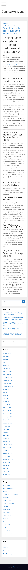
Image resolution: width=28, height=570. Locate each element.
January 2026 (7, 374)
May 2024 (6, 435)
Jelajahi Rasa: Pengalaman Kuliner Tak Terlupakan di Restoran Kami (13, 29)
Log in (5, 545)
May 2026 (6, 362)
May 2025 (6, 398)
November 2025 (7, 380)
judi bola (5, 506)
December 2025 (7, 377)
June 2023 (6, 468)
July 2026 (6, 356)
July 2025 (6, 392)
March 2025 (6, 405)
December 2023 (7, 450)
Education (6, 497)
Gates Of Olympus (8, 503)
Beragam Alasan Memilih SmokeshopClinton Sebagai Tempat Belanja (13, 324)
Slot (4, 522)
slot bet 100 (6, 525)
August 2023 (7, 462)
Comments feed (7, 551)
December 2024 (7, 414)
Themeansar (16, 567)
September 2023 (8, 459)
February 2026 (7, 371)
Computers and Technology (11, 494)
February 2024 (7, 444)
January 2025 (7, 411)
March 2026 (6, 368)
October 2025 (7, 383)
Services (5, 519)
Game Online (7, 500)
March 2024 (6, 441)
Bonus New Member (9, 488)
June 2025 (6, 395)
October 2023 (7, 456)
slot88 (5, 528)
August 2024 (7, 426)
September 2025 (8, 386)
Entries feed (6, 548)
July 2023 (6, 465)
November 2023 (8, 453)
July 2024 (6, 429)
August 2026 (7, 353)
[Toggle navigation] (3, 4)
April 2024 (6, 438)
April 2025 (6, 402)
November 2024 (8, 417)
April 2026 (6, 365)
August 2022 (6, 474)
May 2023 (6, 471)
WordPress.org (7, 554)
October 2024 (7, 420)
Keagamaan (6, 509)
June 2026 (6, 359)
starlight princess (8, 531)
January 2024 (7, 447)
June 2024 (6, 432)
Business (5, 491)
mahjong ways (7, 512)
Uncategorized (7, 23)
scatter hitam (7, 515)
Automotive (6, 485)
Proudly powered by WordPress (12, 566)
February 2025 (7, 408)
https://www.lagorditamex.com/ (14, 64)
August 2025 (6, 389)
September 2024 (8, 423)
